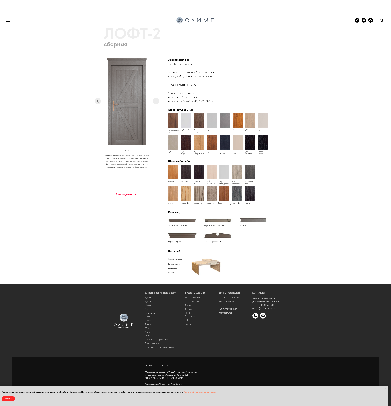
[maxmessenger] (370, 21)
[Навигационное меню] (8, 20)
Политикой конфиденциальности (200, 392)
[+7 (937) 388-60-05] (357, 21)
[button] (381, 20)
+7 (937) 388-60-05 (265, 308)
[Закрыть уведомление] (385, 388)
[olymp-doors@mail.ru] (364, 21)
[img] (124, 321)
